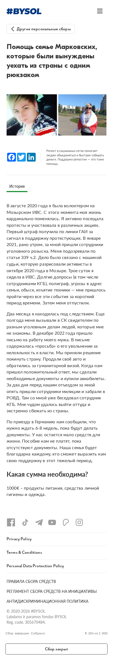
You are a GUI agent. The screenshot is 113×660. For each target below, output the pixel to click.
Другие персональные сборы (44, 29)
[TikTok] (25, 522)
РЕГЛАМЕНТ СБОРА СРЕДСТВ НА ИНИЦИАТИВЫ (52, 591)
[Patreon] (66, 522)
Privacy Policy (19, 539)
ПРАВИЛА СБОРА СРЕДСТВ (31, 581)
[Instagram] (79, 522)
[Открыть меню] (99, 11)
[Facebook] (11, 522)
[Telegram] (39, 522)
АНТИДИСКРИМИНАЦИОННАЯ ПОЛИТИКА (47, 601)
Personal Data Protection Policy (35, 566)
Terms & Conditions (24, 552)
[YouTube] (52, 522)
